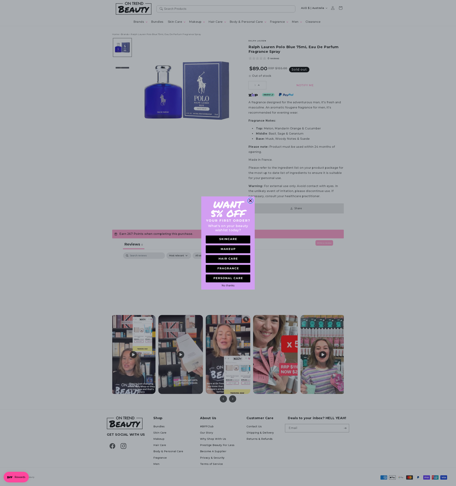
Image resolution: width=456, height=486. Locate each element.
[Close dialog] (250, 201)
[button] (228, 240)
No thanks (228, 285)
